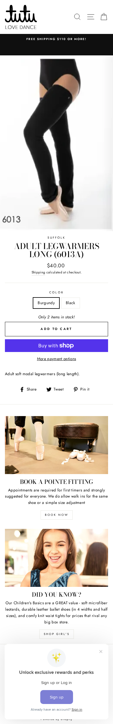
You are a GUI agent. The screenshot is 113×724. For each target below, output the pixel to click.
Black (70, 303)
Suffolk (56, 237)
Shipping (38, 272)
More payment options (56, 359)
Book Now (56, 515)
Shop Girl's (57, 634)
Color (56, 292)
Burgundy (46, 303)
